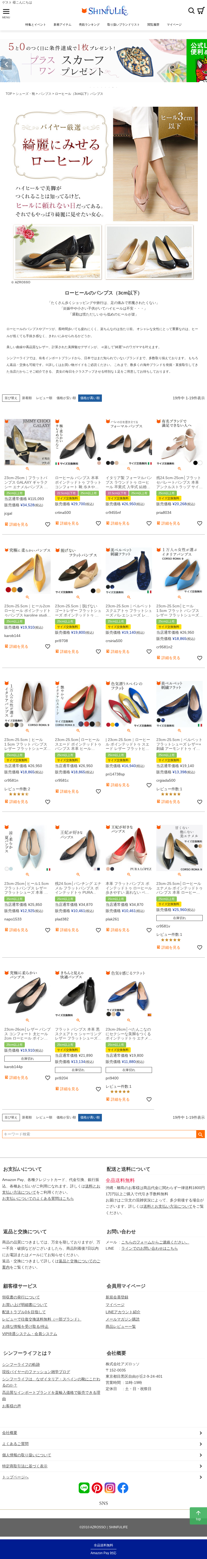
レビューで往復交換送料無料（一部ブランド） (41, 1319)
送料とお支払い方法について (167, 1206)
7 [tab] (113, 87)
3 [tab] (98, 87)
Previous (6, 64)
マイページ (115, 1304)
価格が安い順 (66, 398)
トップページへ (15, 1477)
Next (200, 64)
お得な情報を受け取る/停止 (25, 1326)
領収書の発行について (21, 1297)
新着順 (27, 398)
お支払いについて (22, 1169)
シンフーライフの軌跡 (21, 1364)
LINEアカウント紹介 (123, 1312)
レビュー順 (44, 398)
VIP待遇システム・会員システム (29, 1334)
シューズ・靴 (25, 94)
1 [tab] (90, 87)
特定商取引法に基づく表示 (24, 1466)
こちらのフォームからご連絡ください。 (155, 1242)
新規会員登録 (117, 1297)
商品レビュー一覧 (121, 1326)
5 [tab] (105, 87)
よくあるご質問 (15, 1444)
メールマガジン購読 (123, 1319)
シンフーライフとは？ (27, 1353)
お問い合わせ (121, 1231)
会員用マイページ (126, 1286)
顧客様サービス (20, 1286)
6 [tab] (109, 87)
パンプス (45, 94)
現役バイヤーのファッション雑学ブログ (36, 1372)
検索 (191, 10)
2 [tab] (94, 87)
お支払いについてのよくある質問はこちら (38, 1198)
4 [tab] (102, 87)
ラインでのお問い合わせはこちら (149, 1248)
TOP (9, 94)
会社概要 (116, 1353)
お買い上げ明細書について (24, 1304)
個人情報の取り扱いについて (26, 1455)
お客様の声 (11, 1406)
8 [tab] (117, 87)
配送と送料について (128, 1169)
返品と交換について (25, 1231)
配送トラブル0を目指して (24, 1312)
